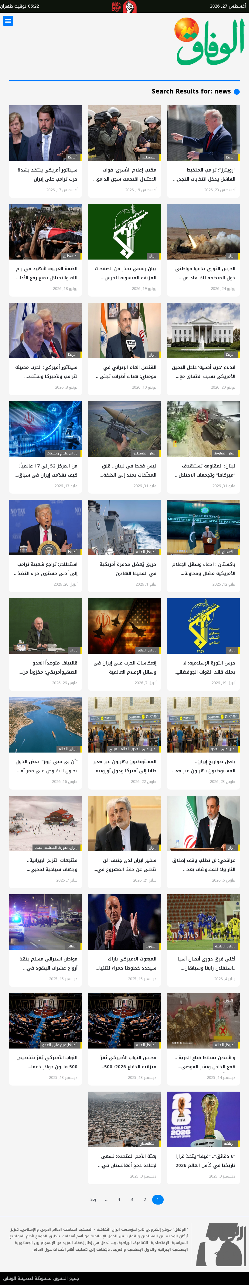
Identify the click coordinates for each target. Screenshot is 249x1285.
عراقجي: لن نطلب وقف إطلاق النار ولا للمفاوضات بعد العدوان (203, 869)
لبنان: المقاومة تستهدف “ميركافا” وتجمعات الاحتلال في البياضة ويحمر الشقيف (207, 475)
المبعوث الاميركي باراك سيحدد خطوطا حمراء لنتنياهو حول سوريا (124, 968)
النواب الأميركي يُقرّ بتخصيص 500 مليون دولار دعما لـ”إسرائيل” (46, 1066)
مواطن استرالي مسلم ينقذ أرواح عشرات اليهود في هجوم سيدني (48, 968)
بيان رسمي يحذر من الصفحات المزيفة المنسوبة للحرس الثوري (125, 277)
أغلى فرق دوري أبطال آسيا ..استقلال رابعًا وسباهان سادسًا (206, 968)
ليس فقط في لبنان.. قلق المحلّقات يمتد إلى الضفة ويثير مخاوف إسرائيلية (129, 475)
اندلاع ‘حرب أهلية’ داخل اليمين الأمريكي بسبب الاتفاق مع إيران (203, 376)
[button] (8, 21)
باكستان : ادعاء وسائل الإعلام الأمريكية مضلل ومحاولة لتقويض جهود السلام (203, 573)
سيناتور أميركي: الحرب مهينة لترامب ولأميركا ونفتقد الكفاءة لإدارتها (46, 376)
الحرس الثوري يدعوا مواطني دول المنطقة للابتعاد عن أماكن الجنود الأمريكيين (205, 277)
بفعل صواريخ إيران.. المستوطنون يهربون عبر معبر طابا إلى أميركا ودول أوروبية (203, 770)
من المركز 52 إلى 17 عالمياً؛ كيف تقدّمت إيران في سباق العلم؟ (47, 475)
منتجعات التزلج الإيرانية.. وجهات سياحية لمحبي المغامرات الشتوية (52, 869)
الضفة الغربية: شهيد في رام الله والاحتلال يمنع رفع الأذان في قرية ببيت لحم (46, 277)
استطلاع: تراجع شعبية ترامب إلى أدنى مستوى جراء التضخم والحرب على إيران (45, 573)
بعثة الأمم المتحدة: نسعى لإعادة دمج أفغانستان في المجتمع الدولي (128, 1165)
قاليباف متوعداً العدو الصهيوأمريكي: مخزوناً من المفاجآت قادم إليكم (49, 672)
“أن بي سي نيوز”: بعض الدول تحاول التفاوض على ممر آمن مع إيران (46, 770)
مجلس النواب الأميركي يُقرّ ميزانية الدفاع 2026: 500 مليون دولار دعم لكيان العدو (125, 1066)
